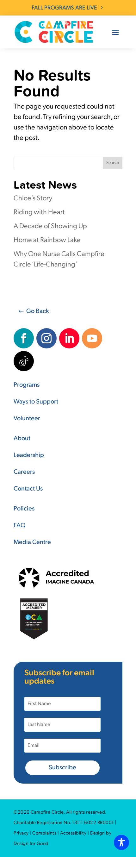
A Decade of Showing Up (50, 226)
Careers (24, 472)
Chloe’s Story (33, 198)
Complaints (44, 833)
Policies (24, 509)
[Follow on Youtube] (92, 338)
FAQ (20, 525)
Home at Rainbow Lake (47, 240)
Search (112, 162)
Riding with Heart (39, 212)
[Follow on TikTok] (24, 361)
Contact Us (28, 489)
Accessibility (73, 833)
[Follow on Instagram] (46, 338)
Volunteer (27, 419)
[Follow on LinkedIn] (69, 338)
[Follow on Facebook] (24, 338)
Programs (27, 385)
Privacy (21, 833)
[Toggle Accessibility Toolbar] (121, 842)
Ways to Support (36, 402)
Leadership (29, 455)
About (22, 438)
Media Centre (32, 542)
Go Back (37, 311)
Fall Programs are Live (64, 8)
